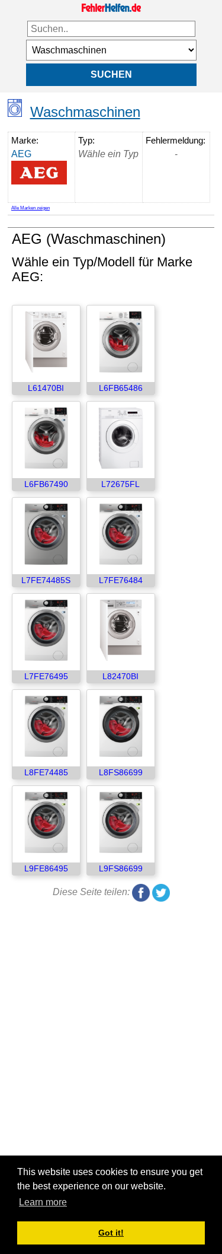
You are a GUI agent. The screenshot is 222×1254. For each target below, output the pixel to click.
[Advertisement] (111, 1035)
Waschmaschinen (85, 112)
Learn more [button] (43, 1202)
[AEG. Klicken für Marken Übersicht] (41, 172)
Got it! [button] (111, 1232)
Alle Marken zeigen (30, 208)
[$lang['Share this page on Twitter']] (161, 892)
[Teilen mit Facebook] (141, 892)
